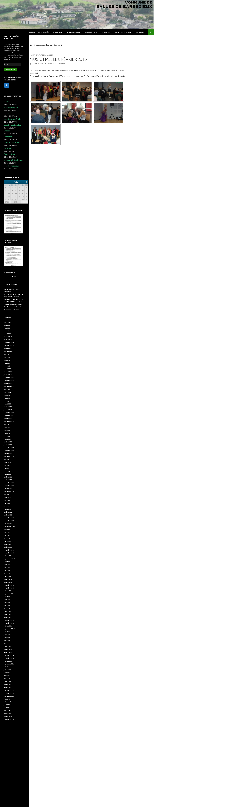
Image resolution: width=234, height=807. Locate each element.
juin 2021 (7, 500)
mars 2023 (7, 439)
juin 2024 (7, 395)
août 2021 (7, 494)
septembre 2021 (9, 491)
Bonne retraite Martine (11, 310)
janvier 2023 (8, 445)
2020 (24, 202)
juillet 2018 (7, 600)
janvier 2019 (8, 582)
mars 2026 (7, 334)
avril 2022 (7, 471)
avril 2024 (7, 401)
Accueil (32, 32)
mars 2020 (7, 541)
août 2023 (7, 424)
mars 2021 (7, 509)
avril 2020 (7, 538)
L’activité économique (123, 32)
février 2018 (8, 614)
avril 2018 (7, 608)
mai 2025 (7, 363)
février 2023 (8, 442)
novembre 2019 (9, 553)
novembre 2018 (9, 588)
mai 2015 (7, 708)
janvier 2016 (8, 687)
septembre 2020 (9, 527)
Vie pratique (140, 32)
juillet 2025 (7, 357)
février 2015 (8, 716)
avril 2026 (7, 331)
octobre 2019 (8, 556)
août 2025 (7, 354)
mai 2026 (7, 328)
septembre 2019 (9, 559)
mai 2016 (7, 676)
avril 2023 (7, 436)
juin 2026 (7, 325)
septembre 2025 (9, 351)
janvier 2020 (8, 547)
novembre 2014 (9, 719)
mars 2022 (7, 474)
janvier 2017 (8, 652)
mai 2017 (7, 640)
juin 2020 (7, 532)
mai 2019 (7, 570)
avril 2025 (7, 366)
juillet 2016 (7, 670)
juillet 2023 (7, 427)
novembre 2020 (9, 521)
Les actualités (43, 32)
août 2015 (7, 699)
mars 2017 (7, 646)
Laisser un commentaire (56, 64)
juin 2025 (7, 360)
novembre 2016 (9, 658)
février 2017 (8, 649)
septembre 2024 (9, 386)
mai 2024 (7, 398)
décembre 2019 (9, 550)
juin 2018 (7, 602)
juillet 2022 (7, 462)
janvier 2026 (8, 340)
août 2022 (7, 459)
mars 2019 (7, 576)
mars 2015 (7, 713)
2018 (7, 202)
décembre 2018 (9, 585)
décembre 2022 (9, 448)
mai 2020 (7, 535)
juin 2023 (7, 430)
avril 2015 (7, 711)
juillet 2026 (7, 322)
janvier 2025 (8, 375)
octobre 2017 (8, 626)
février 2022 (8, 477)
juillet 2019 (7, 565)
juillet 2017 (7, 635)
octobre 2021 (8, 489)
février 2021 (8, 512)
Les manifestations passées (41, 55)
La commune (57, 32)
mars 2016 (7, 681)
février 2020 (8, 544)
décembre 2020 (9, 518)
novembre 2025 (9, 345)
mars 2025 (7, 369)
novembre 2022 (9, 451)
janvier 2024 (8, 410)
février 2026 (8, 337)
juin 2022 (7, 465)
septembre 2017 (9, 629)
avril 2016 (7, 678)
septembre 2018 (9, 594)
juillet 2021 (7, 497)
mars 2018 (7, 611)
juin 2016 (7, 673)
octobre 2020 (8, 524)
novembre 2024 (9, 380)
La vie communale (73, 32)
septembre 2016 (9, 664)
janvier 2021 (8, 515)
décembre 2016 (9, 655)
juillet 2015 (7, 702)
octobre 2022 (8, 454)
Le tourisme (106, 32)
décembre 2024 (9, 378)
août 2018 (7, 597)
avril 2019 (7, 573)
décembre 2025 (9, 342)
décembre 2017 (9, 620)
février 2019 (8, 579)
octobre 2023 (8, 418)
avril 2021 (7, 506)
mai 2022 (7, 468)
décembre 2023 (9, 413)
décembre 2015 (9, 690)
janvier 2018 (8, 617)
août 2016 (7, 667)
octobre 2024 (8, 383)
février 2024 (8, 407)
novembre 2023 (9, 416)
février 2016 (8, 684)
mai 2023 (7, 433)
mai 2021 (7, 503)
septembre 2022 (9, 456)
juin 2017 (7, 638)
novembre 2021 (9, 486)
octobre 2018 (8, 591)
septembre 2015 (9, 696)
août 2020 (7, 529)
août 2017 (7, 632)
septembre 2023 (9, 421)
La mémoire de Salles (11, 277)
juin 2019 (7, 567)
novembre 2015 (9, 693)
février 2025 (8, 372)
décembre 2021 (9, 483)
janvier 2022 (8, 480)
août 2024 (7, 389)
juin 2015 (7, 705)
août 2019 (7, 562)
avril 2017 (7, 643)
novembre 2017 (9, 623)
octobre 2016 (8, 661)
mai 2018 (7, 605)
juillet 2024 (7, 392)
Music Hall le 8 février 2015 (58, 59)
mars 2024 (7, 404)
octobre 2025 (8, 348)
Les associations (91, 32)
